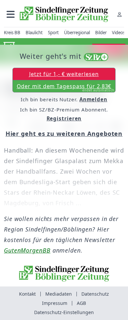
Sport (53, 33)
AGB (81, 303)
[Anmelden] (119, 14)
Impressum (54, 303)
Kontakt (27, 294)
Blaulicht (34, 33)
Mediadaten (58, 294)
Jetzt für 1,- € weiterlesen (63, 74)
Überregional (77, 33)
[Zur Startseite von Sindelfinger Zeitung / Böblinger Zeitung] (64, 14)
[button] (11, 14)
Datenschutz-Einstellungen (64, 312)
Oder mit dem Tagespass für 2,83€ (66, 87)
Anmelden (93, 99)
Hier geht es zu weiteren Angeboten (64, 133)
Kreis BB (12, 33)
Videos (118, 33)
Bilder (101, 33)
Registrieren (64, 118)
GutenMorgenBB (27, 250)
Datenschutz (95, 294)
